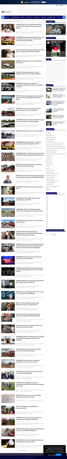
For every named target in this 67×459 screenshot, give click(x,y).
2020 (56, 207)
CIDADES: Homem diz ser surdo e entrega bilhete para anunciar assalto (28, 396)
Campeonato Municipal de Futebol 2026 (54, 143)
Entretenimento (49, 157)
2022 (56, 203)
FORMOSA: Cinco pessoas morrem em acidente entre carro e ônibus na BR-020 (28, 73)
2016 (56, 214)
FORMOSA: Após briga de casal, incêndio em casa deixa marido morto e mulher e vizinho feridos (29, 269)
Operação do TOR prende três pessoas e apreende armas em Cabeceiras (58, 116)
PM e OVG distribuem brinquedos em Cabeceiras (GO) (27, 407)
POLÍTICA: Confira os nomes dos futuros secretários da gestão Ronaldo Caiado (28, 315)
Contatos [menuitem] (29, 17)
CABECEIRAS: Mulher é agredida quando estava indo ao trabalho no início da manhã (29, 210)
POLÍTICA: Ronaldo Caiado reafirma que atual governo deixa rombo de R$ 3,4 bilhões (30, 50)
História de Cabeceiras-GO (52, 173)
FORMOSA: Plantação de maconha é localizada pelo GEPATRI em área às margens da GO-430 (30, 384)
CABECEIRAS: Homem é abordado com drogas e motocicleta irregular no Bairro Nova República (30, 338)
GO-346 (47, 166)
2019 (56, 209)
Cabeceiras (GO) (49, 141)
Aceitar (58, 455)
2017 (56, 212)
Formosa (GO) (49, 162)
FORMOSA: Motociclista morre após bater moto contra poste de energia (28, 350)
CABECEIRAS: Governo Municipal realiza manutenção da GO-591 (28, 199)
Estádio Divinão (49, 161)
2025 (56, 198)
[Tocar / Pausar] (22, 2)
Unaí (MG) (48, 190)
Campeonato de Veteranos (52, 150)
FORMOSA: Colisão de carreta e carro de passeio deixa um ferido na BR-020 (28, 109)
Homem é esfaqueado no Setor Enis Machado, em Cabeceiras (58, 110)
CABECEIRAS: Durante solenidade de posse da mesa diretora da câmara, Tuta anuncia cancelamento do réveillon (30, 38)
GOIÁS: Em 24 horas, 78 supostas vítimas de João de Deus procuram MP (29, 326)
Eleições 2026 (49, 155)
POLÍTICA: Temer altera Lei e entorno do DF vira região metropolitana (29, 372)
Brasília (47, 132)
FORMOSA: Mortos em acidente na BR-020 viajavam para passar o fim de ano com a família (29, 26)
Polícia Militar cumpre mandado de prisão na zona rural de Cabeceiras (59, 96)
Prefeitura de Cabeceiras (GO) (53, 186)
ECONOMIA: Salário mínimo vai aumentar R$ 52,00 (29, 187)
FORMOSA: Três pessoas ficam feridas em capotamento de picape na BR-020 (28, 418)
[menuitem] (3, 17)
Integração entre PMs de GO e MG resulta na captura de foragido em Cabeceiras (59, 89)
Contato (64, 457)
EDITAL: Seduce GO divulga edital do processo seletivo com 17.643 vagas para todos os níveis (30, 97)
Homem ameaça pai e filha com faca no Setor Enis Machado (58, 123)
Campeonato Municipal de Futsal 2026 (54, 144)
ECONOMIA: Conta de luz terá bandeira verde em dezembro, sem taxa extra (30, 441)
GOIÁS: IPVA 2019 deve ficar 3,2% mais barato (29, 131)
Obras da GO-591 (49, 179)
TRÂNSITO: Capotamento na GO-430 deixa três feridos (29, 61)
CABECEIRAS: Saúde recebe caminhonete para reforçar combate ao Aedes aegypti (30, 120)
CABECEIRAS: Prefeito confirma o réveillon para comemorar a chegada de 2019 (28, 143)
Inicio (59, 457)
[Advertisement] (42, 11)
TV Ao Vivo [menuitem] (36, 17)
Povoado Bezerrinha (50, 182)
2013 (56, 219)
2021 (56, 205)
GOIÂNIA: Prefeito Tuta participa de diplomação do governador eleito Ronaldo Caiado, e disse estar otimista (29, 233)
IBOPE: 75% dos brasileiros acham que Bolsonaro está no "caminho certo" (27, 303)
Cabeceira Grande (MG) (51, 137)
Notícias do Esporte (50, 177)
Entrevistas (48, 159)
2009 (56, 227)
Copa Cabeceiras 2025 (51, 152)
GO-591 (47, 168)
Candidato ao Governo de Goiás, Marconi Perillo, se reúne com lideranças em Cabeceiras (58, 103)
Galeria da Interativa (50, 170)
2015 (56, 216)
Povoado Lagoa (49, 184)
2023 (56, 201)
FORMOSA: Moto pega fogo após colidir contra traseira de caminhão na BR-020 (30, 429)
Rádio (47, 188)
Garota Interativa (50, 172)
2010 (56, 225)
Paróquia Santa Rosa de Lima (52, 181)
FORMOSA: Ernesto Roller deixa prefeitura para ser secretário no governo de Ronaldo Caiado (30, 176)
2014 (56, 218)
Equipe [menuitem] (22, 17)
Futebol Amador (49, 164)
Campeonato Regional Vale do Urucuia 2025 (55, 146)
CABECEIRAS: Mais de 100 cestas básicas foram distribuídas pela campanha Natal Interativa (30, 154)
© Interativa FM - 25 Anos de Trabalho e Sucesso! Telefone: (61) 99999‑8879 (18, 457)
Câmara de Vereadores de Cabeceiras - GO (55, 153)
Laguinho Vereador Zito (51, 175)
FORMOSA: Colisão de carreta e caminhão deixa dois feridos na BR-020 (29, 165)
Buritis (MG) (48, 134)
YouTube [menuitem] (43, 17)
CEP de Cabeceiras (50, 135)
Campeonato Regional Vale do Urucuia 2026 (55, 148)
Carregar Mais (23, 450)
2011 (56, 223)
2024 (56, 200)
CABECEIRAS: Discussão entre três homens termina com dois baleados (29, 257)
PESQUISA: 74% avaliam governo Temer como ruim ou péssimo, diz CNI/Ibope (30, 292)
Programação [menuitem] (15, 17)
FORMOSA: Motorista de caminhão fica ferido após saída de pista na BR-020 (30, 281)
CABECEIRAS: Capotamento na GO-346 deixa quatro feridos (29, 221)
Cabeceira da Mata (50, 139)
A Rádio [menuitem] (7, 17)
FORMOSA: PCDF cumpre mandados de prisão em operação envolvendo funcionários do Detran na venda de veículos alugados (30, 245)
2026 (56, 196)
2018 (56, 210)
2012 (56, 221)
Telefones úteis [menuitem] (51, 17)
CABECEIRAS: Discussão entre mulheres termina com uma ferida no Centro (28, 361)
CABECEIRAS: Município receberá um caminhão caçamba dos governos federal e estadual (29, 85)
